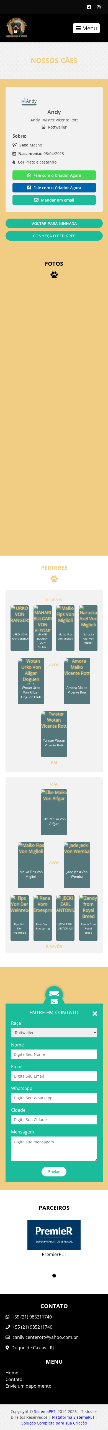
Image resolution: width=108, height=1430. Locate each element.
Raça (16, 1023)
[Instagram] (98, 7)
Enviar (54, 1171)
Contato (14, 1379)
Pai (54, 762)
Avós (54, 664)
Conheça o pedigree (54, 235)
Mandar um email (57, 200)
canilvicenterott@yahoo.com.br (45, 1337)
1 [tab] (54, 1275)
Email (16, 1067)
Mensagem (22, 1132)
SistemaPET (44, 1411)
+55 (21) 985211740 (31, 1317)
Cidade (18, 1110)
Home (12, 1373)
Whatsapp (21, 1088)
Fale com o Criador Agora (56, 175)
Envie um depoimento (29, 1386)
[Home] (13, 28)
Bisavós (54, 599)
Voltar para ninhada (54, 223)
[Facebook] (89, 7)
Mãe (54, 784)
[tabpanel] (54, 1235)
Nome (17, 1045)
